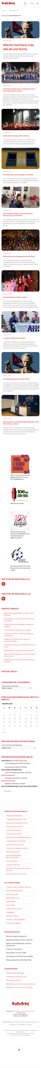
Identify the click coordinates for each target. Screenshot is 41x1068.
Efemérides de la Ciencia (14, 827)
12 (15, 719)
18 (9, 722)
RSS (20, 1059)
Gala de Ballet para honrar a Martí (15, 297)
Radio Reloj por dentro (13, 980)
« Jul (3, 732)
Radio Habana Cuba (12, 898)
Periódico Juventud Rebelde (15, 920)
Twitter (10, 1042)
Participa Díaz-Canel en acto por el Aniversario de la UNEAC (19, 620)
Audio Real (7, 791)
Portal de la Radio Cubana (14, 891)
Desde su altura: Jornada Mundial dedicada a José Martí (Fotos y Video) (21, 423)
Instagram (31, 1042)
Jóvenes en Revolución (14, 830)
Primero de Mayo (11, 861)
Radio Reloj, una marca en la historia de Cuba (20, 984)
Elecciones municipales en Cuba (16, 823)
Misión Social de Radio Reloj (15, 973)
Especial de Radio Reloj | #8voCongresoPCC (14, 856)
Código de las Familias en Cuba (16, 819)
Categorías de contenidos (10, 686)
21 (26, 722)
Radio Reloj (8, 3)
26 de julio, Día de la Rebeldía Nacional (18, 837)
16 (36, 719)
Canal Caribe (10, 905)
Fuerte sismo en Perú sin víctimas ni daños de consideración (18, 635)
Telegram (19, 1051)
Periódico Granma (12, 916)
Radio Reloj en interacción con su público (19, 988)
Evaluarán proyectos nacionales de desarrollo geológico (18, 625)
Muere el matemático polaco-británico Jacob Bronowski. (19, 614)
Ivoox (32, 1051)
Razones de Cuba (12, 894)
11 (9, 719)
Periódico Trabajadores (13, 923)
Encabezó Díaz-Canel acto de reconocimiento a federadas (19, 661)
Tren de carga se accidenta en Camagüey (17, 630)
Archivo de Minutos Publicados (12, 745)
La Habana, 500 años (13, 865)
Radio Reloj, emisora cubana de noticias (24, 1011)
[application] (3, 584)
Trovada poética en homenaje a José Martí (18, 175)
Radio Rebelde (11, 901)
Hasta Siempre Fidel (12, 852)
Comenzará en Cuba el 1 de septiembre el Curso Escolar (19, 646)
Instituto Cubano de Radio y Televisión (18, 887)
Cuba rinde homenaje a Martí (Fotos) (16, 136)
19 (15, 722)
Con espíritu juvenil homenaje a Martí (16, 379)
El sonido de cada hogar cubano (16, 977)
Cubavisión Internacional (14, 909)
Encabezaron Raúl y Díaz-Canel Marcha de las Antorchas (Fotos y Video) (19, 90)
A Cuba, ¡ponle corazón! (14, 834)
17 (4, 722)
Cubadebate (10, 912)
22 (31, 722)
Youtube (10, 1051)
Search (25, 3)
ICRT (32, 1033)
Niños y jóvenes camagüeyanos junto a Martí (19, 256)
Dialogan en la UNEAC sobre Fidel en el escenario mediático (16, 640)
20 (20, 722)
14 (26, 719)
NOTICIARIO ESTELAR (18, 761)
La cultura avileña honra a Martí (14, 338)
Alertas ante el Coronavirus (15, 845)
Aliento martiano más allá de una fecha (18, 47)
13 (20, 719)
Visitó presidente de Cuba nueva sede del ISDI (19, 650)
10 (4, 719)
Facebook (19, 1042)
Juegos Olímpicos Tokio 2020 (16, 841)
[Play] (4, 584)
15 (31, 719)
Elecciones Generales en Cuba (16, 874)
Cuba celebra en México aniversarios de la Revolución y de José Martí (18, 215)
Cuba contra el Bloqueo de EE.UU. (17, 848)
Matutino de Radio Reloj (14, 816)
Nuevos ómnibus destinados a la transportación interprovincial (19, 655)
